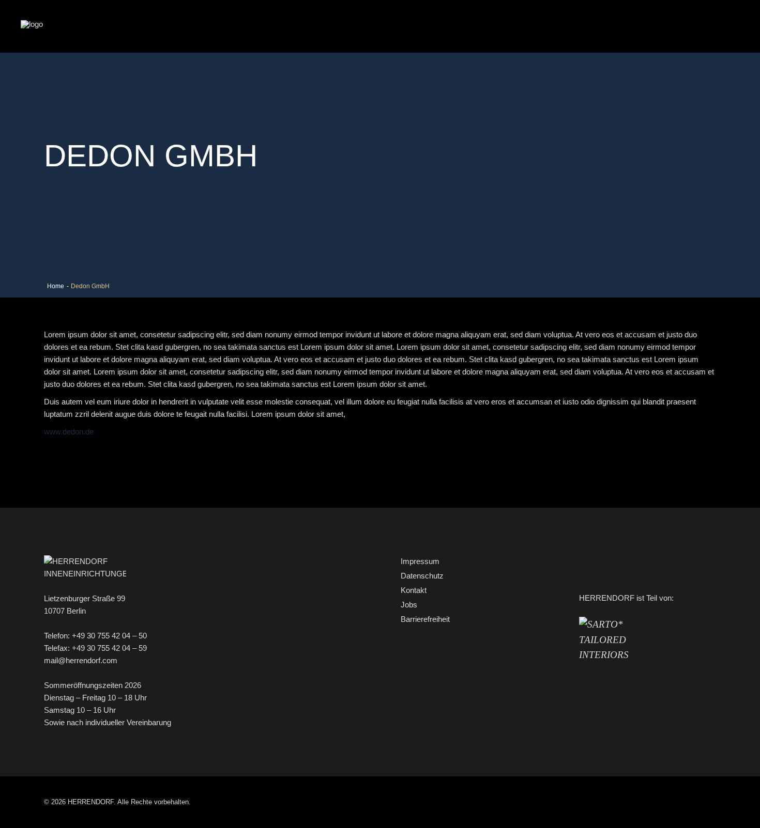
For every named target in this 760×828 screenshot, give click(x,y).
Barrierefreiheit (425, 619)
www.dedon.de (69, 431)
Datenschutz (422, 575)
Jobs (409, 604)
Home (55, 286)
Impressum (420, 561)
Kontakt (414, 590)
